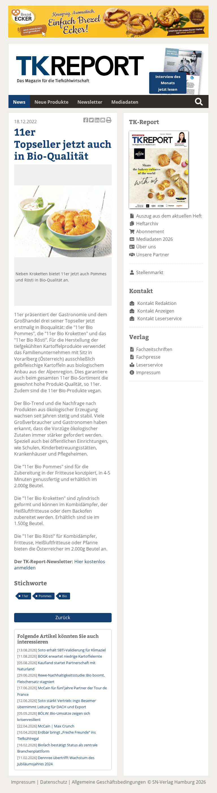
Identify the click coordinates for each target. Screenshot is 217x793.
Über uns (146, 247)
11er (25, 596)
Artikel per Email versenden (103, 123)
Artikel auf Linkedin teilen (97, 123)
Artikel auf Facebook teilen (86, 123)
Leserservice (149, 365)
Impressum (148, 372)
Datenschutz (53, 782)
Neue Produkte (51, 102)
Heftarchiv (147, 223)
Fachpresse (148, 357)
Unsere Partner (152, 255)
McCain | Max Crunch (56, 726)
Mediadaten (124, 102)
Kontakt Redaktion (157, 303)
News (19, 102)
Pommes (45, 596)
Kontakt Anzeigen (155, 311)
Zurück (62, 617)
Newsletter (89, 102)
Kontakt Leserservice (159, 318)
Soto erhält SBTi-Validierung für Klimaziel (72, 650)
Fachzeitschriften (154, 349)
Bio (64, 596)
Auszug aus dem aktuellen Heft (169, 216)
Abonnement (150, 231)
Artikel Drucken (109, 123)
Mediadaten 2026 (154, 239)
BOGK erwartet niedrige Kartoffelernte (70, 656)
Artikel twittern (92, 123)
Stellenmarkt (149, 272)
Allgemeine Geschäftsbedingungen (109, 782)
